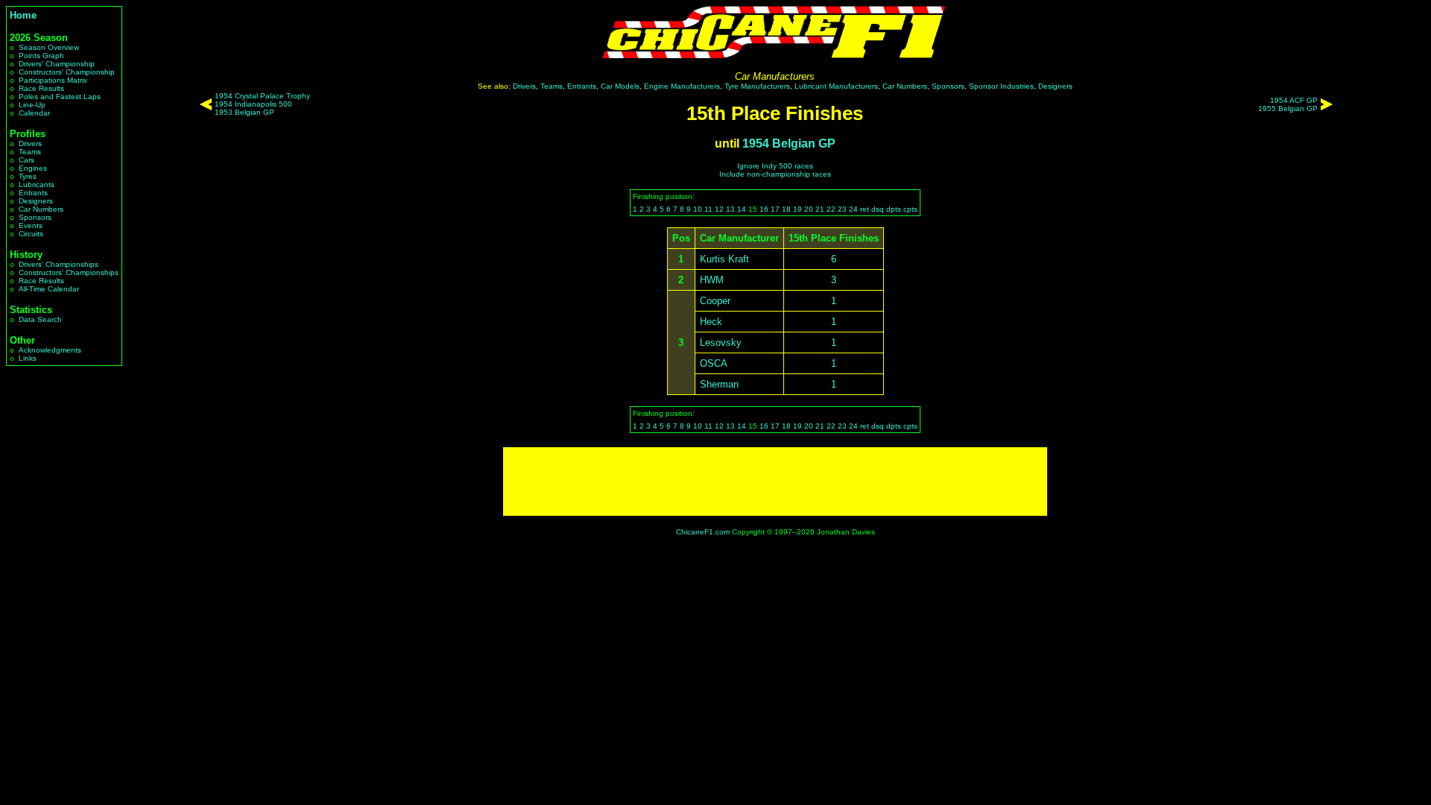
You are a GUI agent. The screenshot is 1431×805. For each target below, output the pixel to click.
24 (853, 209)
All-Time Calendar (49, 289)
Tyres (28, 176)
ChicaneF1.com (703, 532)
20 (808, 209)
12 (719, 209)
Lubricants (36, 184)
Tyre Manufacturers (757, 86)
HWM (712, 279)
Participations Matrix (53, 80)
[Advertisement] (775, 481)
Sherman (719, 384)
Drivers (30, 143)
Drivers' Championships (58, 264)
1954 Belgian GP (788, 143)
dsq (877, 209)
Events (30, 225)
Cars (26, 160)
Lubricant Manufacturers (836, 86)
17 (775, 209)
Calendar (34, 113)
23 (842, 209)
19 (797, 209)
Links (28, 358)
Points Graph (41, 55)
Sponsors (35, 217)
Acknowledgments (50, 350)
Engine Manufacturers (682, 86)
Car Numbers (41, 209)
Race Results (41, 88)
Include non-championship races (775, 174)
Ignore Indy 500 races (775, 166)
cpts (910, 209)
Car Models (620, 86)
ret (864, 209)
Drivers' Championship (57, 64)
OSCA (713, 363)
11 (708, 209)
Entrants (33, 193)
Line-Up (32, 105)
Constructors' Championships (69, 272)
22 (831, 209)
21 (819, 209)
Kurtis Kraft (724, 259)
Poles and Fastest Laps (60, 96)
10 (697, 209)
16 (763, 209)
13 (730, 209)
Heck (711, 321)
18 (786, 209)
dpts (893, 209)
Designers (36, 201)
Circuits (31, 234)
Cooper (715, 300)
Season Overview (49, 47)
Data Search (40, 319)
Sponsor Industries (1001, 86)
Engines (33, 168)
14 (741, 209)
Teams (30, 152)
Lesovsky (721, 342)
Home (23, 15)
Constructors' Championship (67, 72)
